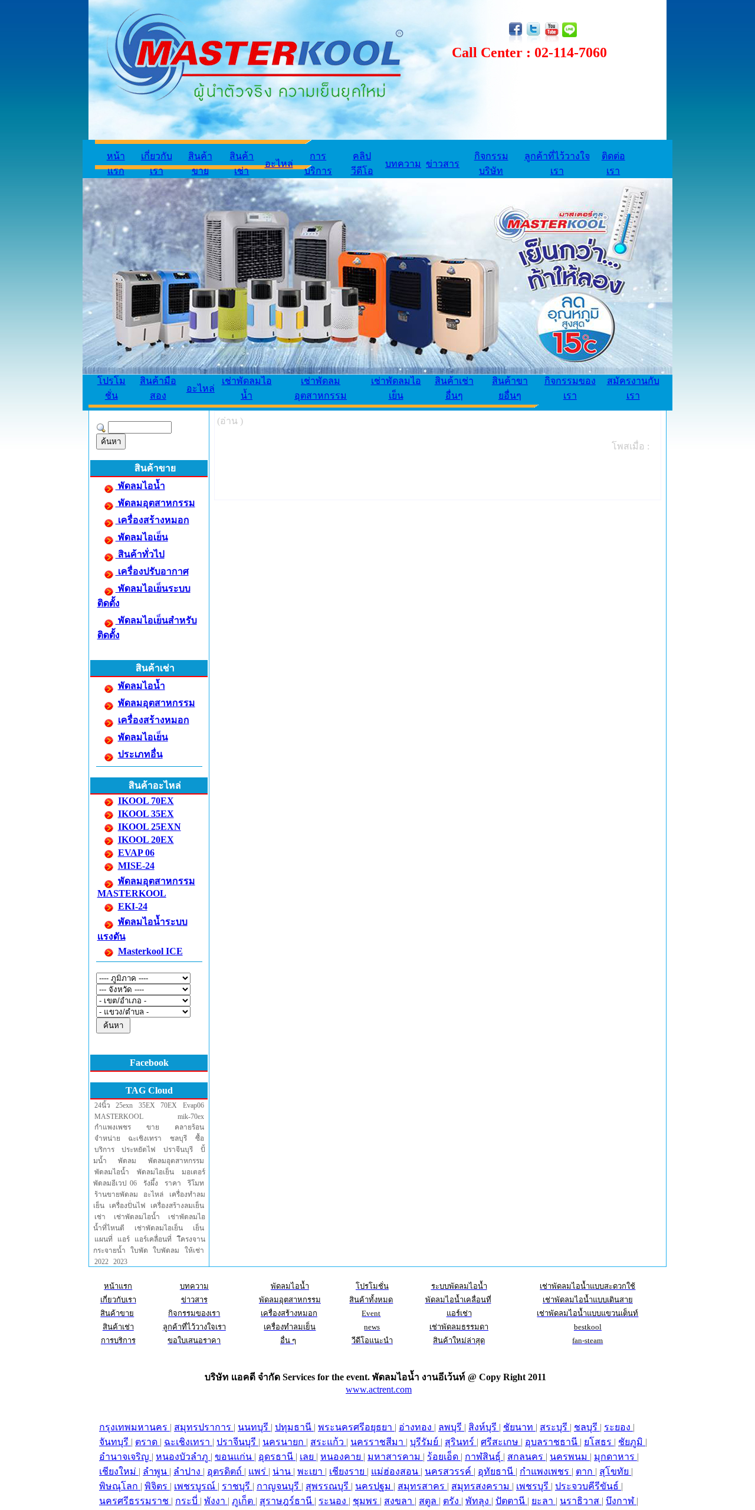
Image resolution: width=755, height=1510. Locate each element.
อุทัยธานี (497, 1471)
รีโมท (196, 1183)
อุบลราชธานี (552, 1442)
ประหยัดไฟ (139, 1149)
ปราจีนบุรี (178, 1149)
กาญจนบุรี (279, 1486)
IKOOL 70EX (146, 801)
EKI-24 (132, 906)
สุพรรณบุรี (328, 1486)
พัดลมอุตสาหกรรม (155, 503)
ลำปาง (188, 1471)
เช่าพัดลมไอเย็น (158, 1228)
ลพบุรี (451, 1427)
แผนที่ (103, 1239)
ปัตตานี (511, 1501)
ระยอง (618, 1427)
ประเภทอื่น (140, 754)
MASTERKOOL (118, 1116)
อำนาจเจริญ (125, 1457)
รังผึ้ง (150, 1183)
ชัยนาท (519, 1427)
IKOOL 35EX (146, 814)
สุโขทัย (615, 1471)
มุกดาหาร (615, 1457)
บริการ (104, 1149)
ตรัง (452, 1501)
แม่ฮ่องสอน (396, 1471)
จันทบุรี (115, 1442)
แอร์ (123, 1239)
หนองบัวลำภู (183, 1457)
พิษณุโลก (119, 1486)
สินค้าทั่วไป (140, 554)
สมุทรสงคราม (481, 1486)
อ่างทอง (416, 1427)
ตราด (147, 1442)
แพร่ (258, 1471)
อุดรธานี (277, 1457)
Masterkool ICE (150, 951)
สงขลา (399, 1501)
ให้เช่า (194, 1250)
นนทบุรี (254, 1427)
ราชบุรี (237, 1486)
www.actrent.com (379, 1389)
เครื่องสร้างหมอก (152, 520)
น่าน (283, 1471)
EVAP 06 (136, 853)
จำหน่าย (107, 1138)
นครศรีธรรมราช (135, 1501)
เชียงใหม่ (119, 1471)
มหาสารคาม (395, 1457)
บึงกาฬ (621, 1501)
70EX (168, 1105)
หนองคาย (341, 1457)
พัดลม (127, 1161)
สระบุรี (555, 1427)
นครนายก (284, 1442)
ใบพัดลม (166, 1250)
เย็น (198, 1228)
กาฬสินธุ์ (484, 1457)
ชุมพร (366, 1501)
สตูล (429, 1501)
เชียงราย (348, 1471)
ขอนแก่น (234, 1457)
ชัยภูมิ (631, 1442)
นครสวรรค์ (449, 1471)
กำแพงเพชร (112, 1127)
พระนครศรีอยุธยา (356, 1427)
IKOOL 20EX (146, 840)
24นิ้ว (102, 1105)
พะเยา (311, 1471)
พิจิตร (157, 1486)
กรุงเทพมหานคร (134, 1427)
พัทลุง (478, 1501)
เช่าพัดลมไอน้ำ (137, 1217)
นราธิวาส (581, 1501)
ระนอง (334, 1501)
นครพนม (570, 1457)
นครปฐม (374, 1486)
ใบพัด (139, 1250)
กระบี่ (187, 1501)
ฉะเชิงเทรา (145, 1138)
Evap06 (193, 1105)
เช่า (100, 1217)
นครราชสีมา (378, 1442)
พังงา (216, 1501)
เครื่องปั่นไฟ (127, 1206)
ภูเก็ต (243, 1501)
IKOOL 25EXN (149, 827)
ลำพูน (156, 1471)
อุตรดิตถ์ (225, 1471)
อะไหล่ (279, 164)
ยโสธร (599, 1442)
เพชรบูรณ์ (196, 1486)
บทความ (403, 164)
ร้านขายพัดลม (116, 1194)
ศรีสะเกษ (501, 1442)
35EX (147, 1105)
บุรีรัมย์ (425, 1442)
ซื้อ (199, 1138)
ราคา (173, 1183)
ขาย (152, 1127)
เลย (308, 1457)
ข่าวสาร (442, 164)
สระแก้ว (328, 1442)
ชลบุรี (178, 1138)
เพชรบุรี (533, 1486)
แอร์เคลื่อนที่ (153, 1239)
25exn (124, 1105)
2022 (101, 1262)
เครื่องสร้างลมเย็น (177, 1206)
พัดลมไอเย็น (142, 537)
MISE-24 (136, 866)
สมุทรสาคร (422, 1486)
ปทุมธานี (294, 1427)
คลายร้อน (189, 1127)
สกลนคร (526, 1457)
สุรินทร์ (461, 1442)
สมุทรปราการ (204, 1427)
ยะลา (543, 1501)
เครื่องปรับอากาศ (152, 571)
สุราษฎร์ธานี (287, 1501)
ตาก (585, 1471)
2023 (120, 1262)
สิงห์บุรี (483, 1427)
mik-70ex (191, 1116)
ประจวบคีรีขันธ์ (588, 1486)
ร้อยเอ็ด (444, 1457)
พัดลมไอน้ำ (140, 486)
